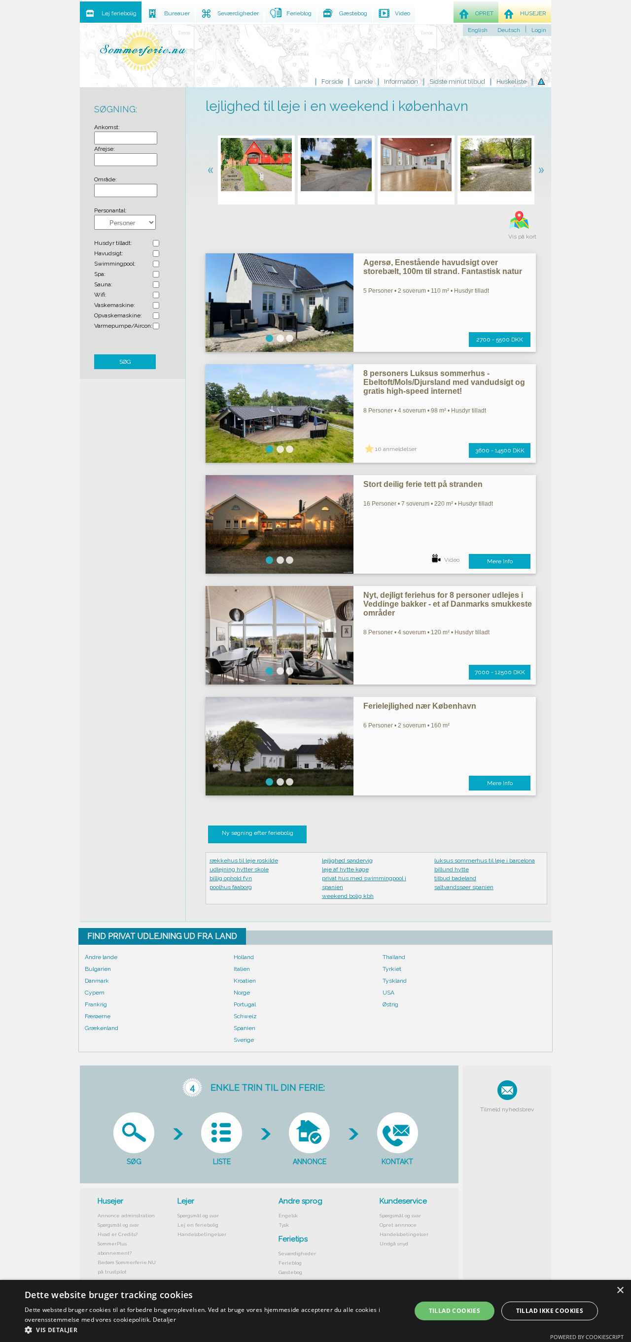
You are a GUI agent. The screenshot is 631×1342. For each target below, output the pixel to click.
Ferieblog (290, 1263)
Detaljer (164, 1319)
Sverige (244, 1039)
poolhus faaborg (231, 887)
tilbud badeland (455, 878)
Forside (332, 81)
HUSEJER (533, 13)
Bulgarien (98, 968)
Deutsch (508, 30)
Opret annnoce (398, 1225)
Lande (363, 81)
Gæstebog (290, 1272)
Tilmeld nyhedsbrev (507, 1109)
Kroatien (245, 980)
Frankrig (96, 1004)
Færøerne (97, 1016)
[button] (212, 1330)
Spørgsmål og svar (118, 1225)
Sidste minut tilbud (457, 81)
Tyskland (395, 980)
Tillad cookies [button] (455, 1311)
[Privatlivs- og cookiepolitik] (541, 81)
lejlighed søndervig (347, 860)
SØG (125, 361)
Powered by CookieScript (587, 1337)
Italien (242, 968)
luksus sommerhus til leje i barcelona (484, 860)
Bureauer (177, 13)
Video (451, 559)
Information (401, 81)
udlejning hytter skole (239, 869)
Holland (244, 957)
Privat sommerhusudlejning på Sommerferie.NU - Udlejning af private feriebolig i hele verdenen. (143, 50)
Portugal (245, 1004)
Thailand (394, 957)
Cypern (95, 992)
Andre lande (101, 957)
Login (538, 30)
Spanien (244, 1028)
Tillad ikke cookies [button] (550, 1311)
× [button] (620, 1290)
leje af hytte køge (345, 869)
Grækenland (101, 1028)
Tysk (284, 1225)
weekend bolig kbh (348, 896)
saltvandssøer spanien (463, 887)
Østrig (390, 1004)
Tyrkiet (392, 968)
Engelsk (288, 1215)
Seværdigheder (297, 1253)
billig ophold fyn (231, 878)
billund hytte (451, 869)
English (478, 30)
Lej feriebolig (119, 13)
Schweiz (245, 1016)
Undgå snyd (394, 1243)
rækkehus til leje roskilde (244, 860)
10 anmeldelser (396, 449)
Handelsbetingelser (201, 1234)
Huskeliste (511, 81)
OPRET (484, 13)
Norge (242, 992)
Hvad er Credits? (118, 1234)
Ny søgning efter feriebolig (257, 832)
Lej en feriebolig (197, 1225)
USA (388, 992)
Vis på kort (522, 236)
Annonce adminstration (126, 1215)
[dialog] (315, 1311)
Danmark (97, 980)
